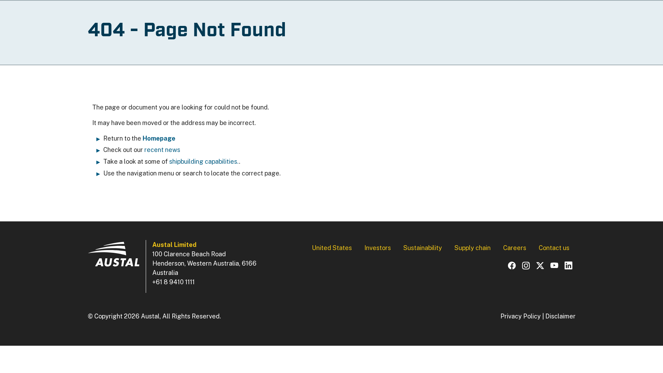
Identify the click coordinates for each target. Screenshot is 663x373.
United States (332, 247)
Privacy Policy (520, 316)
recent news (162, 149)
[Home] (114, 257)
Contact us (554, 247)
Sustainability (422, 247)
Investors (377, 247)
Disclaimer (560, 316)
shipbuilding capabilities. (204, 161)
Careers (514, 247)
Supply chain (472, 247)
